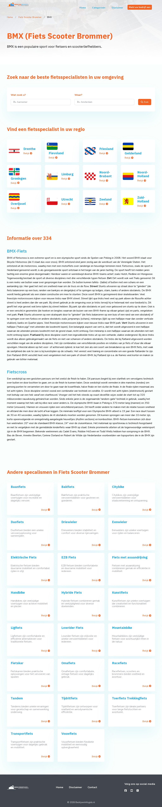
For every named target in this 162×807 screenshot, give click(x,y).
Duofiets (17, 522)
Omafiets (68, 663)
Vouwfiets (69, 733)
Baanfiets (18, 487)
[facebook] (126, 790)
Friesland (106, 149)
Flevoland (56, 153)
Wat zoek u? (18, 95)
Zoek (146, 102)
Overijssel (18, 203)
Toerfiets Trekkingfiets (129, 698)
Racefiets (119, 663)
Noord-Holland (143, 174)
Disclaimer (117, 7)
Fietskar (17, 663)
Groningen (18, 178)
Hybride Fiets (71, 592)
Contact (92, 787)
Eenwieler (119, 522)
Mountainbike (122, 628)
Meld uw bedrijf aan (139, 7)
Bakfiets (67, 487)
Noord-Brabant (105, 174)
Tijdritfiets (69, 698)
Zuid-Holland (143, 199)
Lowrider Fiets (72, 628)
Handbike (18, 592)
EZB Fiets (68, 557)
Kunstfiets (120, 592)
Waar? (78, 95)
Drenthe (29, 149)
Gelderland (133, 153)
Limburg (67, 174)
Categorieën (98, 7)
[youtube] (132, 790)
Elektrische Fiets (24, 557)
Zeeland (105, 199)
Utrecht (67, 199)
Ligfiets (16, 628)
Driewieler (69, 522)
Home (82, 7)
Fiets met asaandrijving (129, 557)
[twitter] (138, 790)
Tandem (17, 698)
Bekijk (26, 153)
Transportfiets (22, 733)
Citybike (118, 487)
